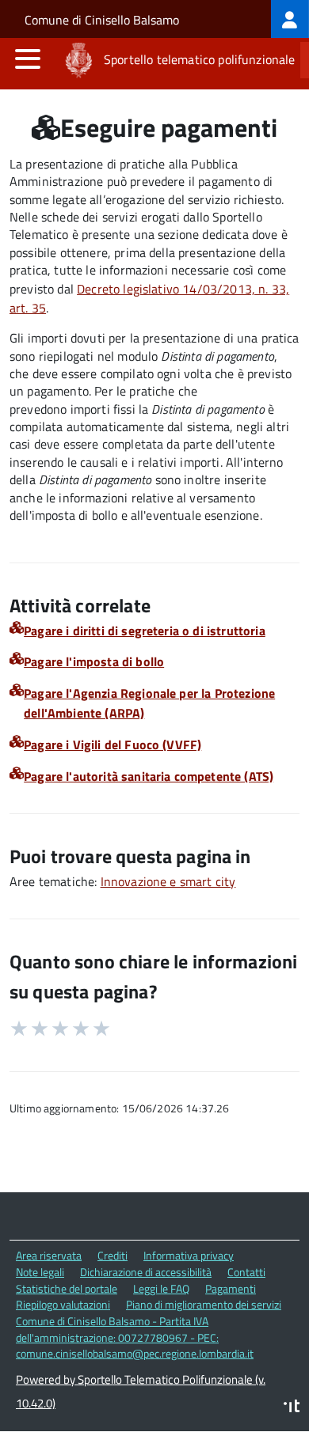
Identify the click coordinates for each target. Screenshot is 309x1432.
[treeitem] (290, 19)
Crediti (112, 1255)
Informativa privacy (188, 1255)
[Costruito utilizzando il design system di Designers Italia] (291, 1408)
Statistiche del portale (66, 1288)
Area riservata (49, 1255)
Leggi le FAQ (161, 1288)
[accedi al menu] (27, 58)
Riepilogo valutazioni (63, 1304)
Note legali (40, 1271)
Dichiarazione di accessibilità (146, 1271)
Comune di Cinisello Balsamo (102, 19)
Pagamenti (230, 1288)
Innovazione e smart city (168, 881)
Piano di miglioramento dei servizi (203, 1304)
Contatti (246, 1271)
